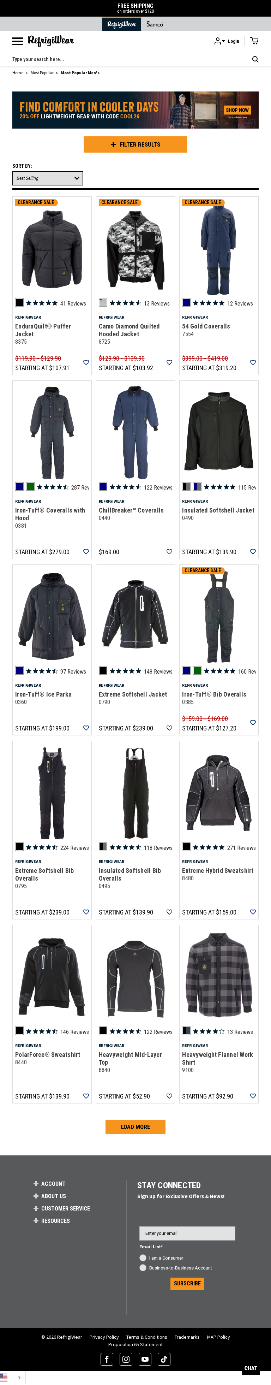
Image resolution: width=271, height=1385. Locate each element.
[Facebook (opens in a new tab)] (107, 1359)
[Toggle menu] (17, 41)
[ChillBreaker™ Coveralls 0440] (136, 432)
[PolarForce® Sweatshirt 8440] (52, 977)
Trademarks (187, 1337)
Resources (55, 1221)
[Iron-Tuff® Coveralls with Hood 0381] (52, 432)
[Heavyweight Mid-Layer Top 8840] (136, 977)
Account (53, 1183)
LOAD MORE (135, 1126)
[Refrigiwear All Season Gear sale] (135, 113)
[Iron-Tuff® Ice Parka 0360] (52, 616)
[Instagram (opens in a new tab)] (126, 1359)
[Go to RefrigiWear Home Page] (121, 24)
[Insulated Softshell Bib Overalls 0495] (136, 793)
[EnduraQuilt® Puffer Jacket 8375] (52, 248)
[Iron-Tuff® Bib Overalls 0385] (219, 616)
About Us (53, 1196)
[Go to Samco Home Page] (155, 24)
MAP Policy (218, 1337)
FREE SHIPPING (135, 8)
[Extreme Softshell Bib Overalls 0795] (52, 793)
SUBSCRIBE (187, 1283)
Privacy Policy (104, 1337)
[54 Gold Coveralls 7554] (219, 248)
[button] (227, 41)
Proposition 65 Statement (135, 1344)
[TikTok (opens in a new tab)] (164, 1359)
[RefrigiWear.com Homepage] (51, 41)
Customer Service (65, 1208)
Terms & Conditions (146, 1337)
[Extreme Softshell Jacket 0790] (136, 616)
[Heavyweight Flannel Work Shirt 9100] (219, 977)
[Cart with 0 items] (254, 41)
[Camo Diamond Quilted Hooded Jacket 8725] (136, 248)
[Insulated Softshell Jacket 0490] (219, 432)
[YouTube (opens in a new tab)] (145, 1359)
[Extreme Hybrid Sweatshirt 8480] (219, 793)
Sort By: (22, 166)
